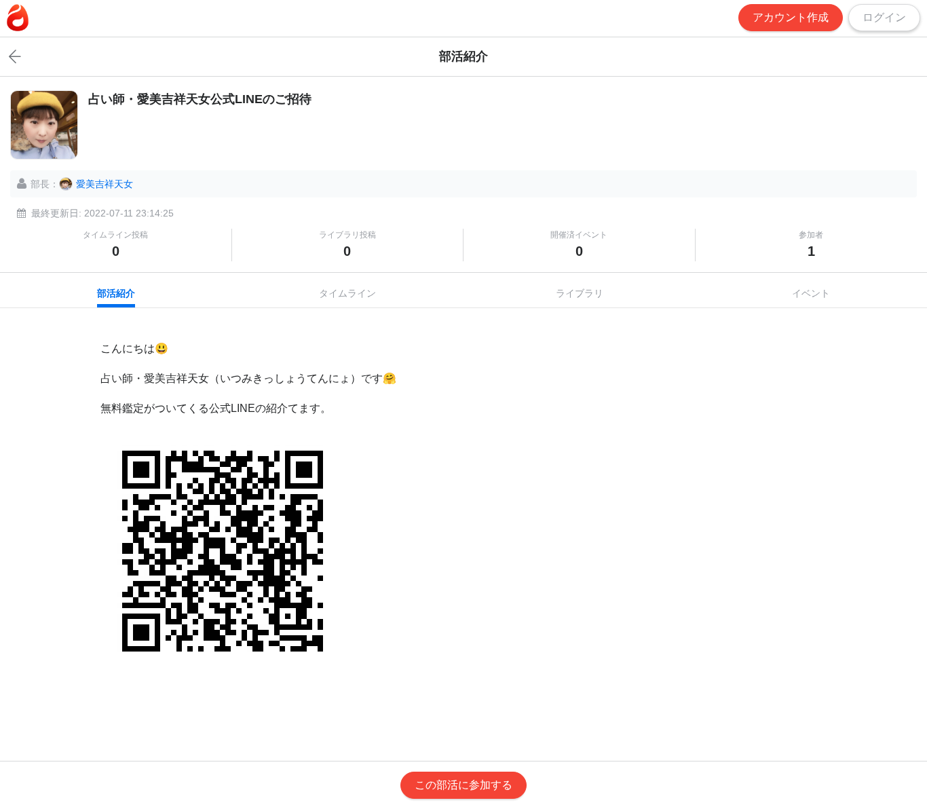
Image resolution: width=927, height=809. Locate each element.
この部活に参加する (463, 785)
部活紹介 (116, 293)
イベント (811, 293)
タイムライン (347, 293)
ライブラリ (579, 293)
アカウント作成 (791, 17)
